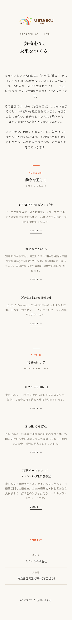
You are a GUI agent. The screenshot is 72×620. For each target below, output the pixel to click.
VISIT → (36, 230)
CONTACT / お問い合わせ (36, 600)
